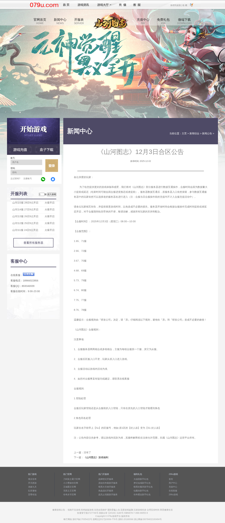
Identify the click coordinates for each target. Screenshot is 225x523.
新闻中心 (60, 21)
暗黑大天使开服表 (106, 487)
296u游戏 (173, 494)
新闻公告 (207, 133)
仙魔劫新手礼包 (141, 490)
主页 (184, 133)
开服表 (79, 21)
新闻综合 (194, 133)
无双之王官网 (69, 490)
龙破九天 (32, 487)
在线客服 (173, 490)
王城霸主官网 (69, 487)
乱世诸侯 (32, 490)
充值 (122, 5)
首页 (66, 5)
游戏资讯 (83, 5)
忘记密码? (15, 178)
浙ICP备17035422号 (82, 519)
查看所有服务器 (33, 242)
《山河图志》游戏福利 (96, 457)
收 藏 (184, 5)
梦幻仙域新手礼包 (142, 483)
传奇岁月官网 (69, 494)
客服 (137, 5)
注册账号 (27, 178)
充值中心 (143, 21)
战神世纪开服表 (105, 479)
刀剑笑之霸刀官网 (71, 479)
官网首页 (40, 21)
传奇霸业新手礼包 (142, 494)
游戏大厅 (103, 5)
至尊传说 (32, 494)
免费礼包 (163, 21)
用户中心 (173, 483)
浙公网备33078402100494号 (148, 519)
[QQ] (53, 179)
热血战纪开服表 (105, 490)
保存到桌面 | (176, 5)
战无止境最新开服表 (107, 494)
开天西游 (32, 483)
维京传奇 (32, 479)
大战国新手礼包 (141, 479)
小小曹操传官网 (70, 483)
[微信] (43, 179)
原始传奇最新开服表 (107, 483)
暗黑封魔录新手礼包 (143, 487)
